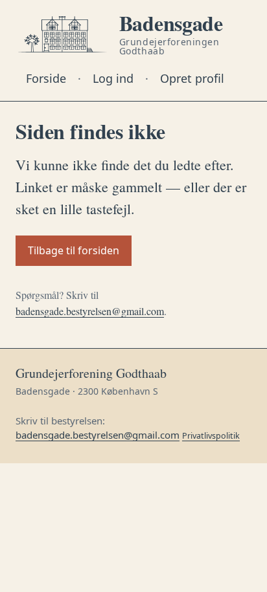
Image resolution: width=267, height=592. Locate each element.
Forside (46, 78)
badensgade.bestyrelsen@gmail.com (90, 311)
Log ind (113, 78)
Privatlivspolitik (211, 435)
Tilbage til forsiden (73, 250)
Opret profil (192, 78)
